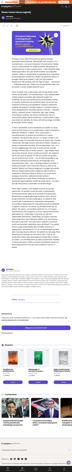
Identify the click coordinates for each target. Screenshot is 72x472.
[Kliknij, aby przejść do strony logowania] (69, 6)
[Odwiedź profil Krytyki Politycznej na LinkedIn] (26, 459)
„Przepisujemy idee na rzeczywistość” (14, 450)
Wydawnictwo (22, 470)
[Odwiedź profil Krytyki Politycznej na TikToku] (18, 459)
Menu (64, 470)
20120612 (21, 300)
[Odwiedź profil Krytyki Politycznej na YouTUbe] (22, 459)
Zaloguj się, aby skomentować (36, 328)
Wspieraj (8, 470)
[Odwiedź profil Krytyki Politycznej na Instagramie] (15, 459)
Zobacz (13, 382)
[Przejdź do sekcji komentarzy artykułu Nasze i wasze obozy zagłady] (12, 25)
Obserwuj (50, 470)
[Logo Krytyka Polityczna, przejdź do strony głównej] (11, 6)
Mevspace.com (48, 463)
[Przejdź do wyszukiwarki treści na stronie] (62, 6)
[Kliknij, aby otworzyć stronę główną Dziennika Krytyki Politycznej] (36, 469)
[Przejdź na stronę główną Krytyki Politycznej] (11, 444)
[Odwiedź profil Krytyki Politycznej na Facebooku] (11, 459)
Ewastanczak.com (63, 463)
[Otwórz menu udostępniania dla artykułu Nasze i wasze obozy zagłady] (7, 25)
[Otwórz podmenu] (69, 450)
